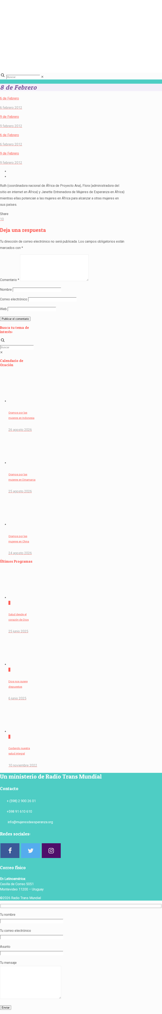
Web (3, 309)
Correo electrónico (13, 299)
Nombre (6, 290)
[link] (42, 77)
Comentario (9, 280)
